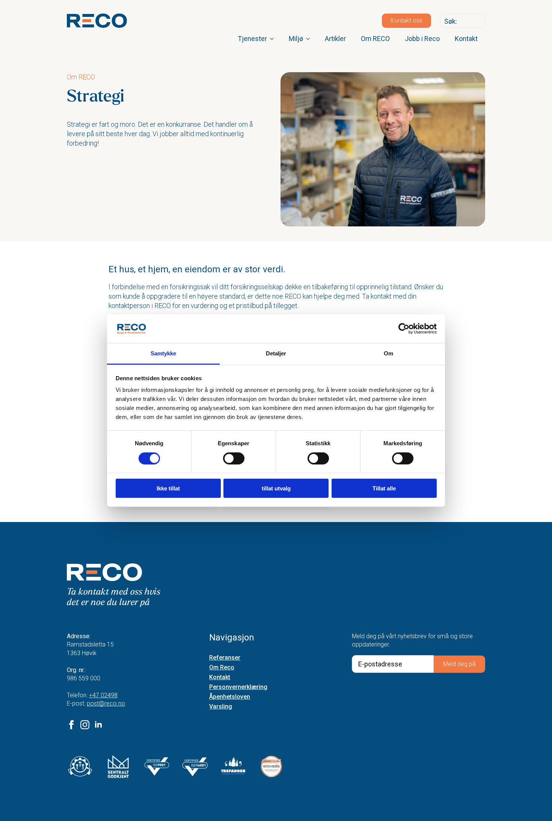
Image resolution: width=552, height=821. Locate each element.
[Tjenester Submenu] (274, 39)
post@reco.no (106, 703)
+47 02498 (103, 695)
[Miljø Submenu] (310, 39)
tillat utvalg (276, 488)
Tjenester (252, 38)
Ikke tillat (168, 488)
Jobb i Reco (422, 38)
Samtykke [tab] (163, 353)
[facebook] (71, 724)
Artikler (335, 38)
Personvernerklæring (238, 687)
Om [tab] (388, 353)
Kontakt (466, 38)
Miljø (296, 38)
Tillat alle (384, 488)
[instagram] (84, 724)
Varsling (220, 707)
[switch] (233, 458)
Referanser (224, 658)
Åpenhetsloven (229, 697)
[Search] (478, 21)
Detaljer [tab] (276, 353)
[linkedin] (98, 724)
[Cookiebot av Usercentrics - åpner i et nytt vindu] (404, 328)
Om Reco (221, 668)
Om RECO (375, 38)
